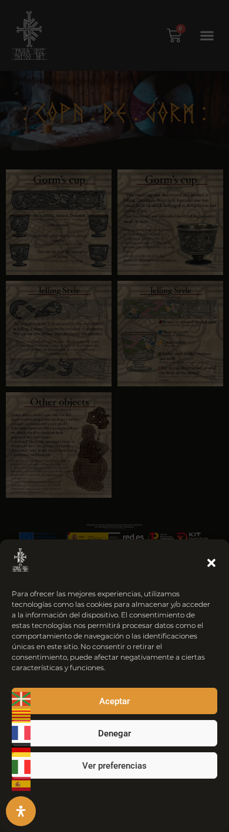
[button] (211, 563)
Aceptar (114, 701)
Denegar (114, 733)
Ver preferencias (114, 765)
